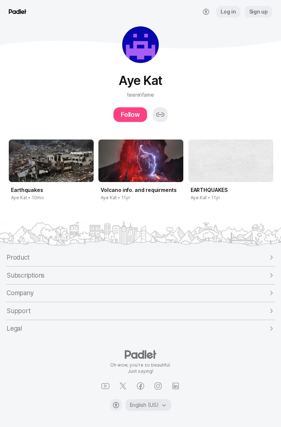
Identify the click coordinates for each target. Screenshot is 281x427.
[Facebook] (140, 386)
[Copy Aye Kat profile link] (160, 114)
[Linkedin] (175, 386)
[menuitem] (206, 12)
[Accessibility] (116, 405)
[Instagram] (158, 386)
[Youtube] (105, 386)
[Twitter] (123, 386)
